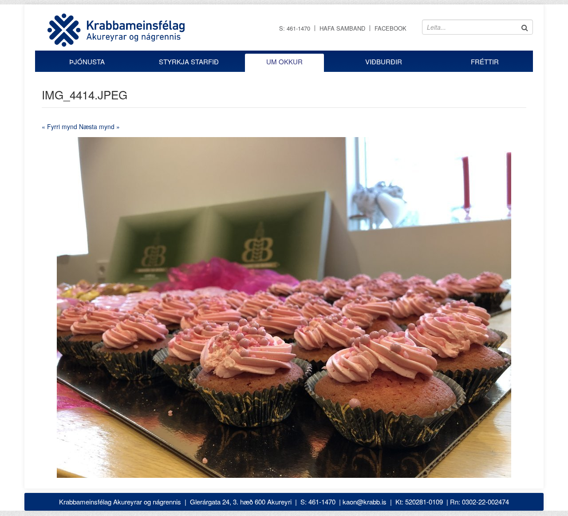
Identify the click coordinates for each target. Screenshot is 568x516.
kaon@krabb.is (365, 501)
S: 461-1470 (294, 28)
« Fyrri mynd (59, 126)
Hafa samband (342, 28)
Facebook (390, 28)
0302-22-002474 (485, 501)
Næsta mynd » (99, 126)
